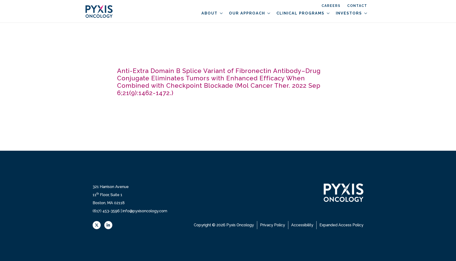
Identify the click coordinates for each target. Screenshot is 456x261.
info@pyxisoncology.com (145, 211)
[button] (220, 13)
